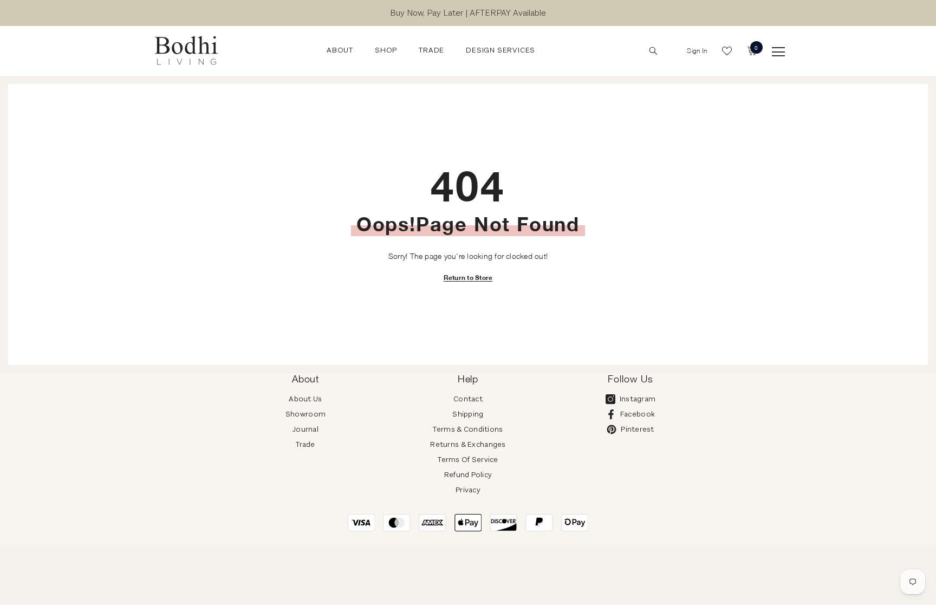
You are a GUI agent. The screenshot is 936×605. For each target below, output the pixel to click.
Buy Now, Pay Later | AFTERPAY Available (468, 12)
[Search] (653, 51)
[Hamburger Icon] (778, 51)
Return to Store (468, 278)
